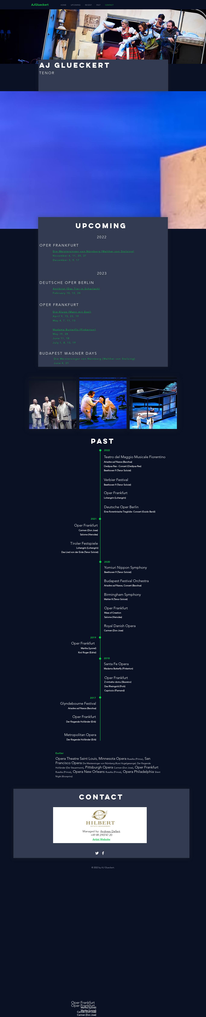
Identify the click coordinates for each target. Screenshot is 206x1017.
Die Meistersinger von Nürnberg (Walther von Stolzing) (93, 251)
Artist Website (101, 839)
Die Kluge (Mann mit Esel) (72, 311)
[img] (52, 405)
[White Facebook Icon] (103, 853)
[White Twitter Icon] (97, 853)
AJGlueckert (40, 4)
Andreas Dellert (110, 831)
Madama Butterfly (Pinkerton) (74, 329)
